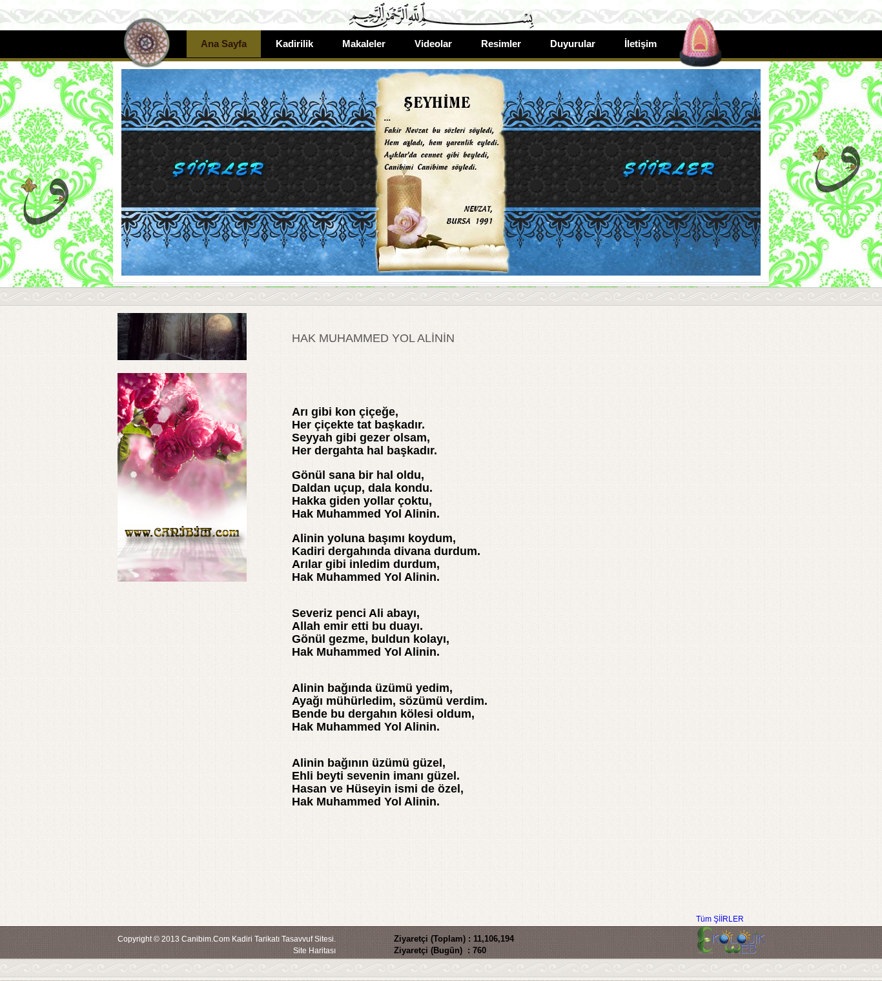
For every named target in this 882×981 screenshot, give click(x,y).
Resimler (501, 43)
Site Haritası (314, 950)
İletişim (640, 43)
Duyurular (572, 43)
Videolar (433, 43)
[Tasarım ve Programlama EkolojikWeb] (729, 947)
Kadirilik (294, 43)
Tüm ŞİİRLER (720, 919)
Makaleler (363, 43)
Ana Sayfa (224, 43)
